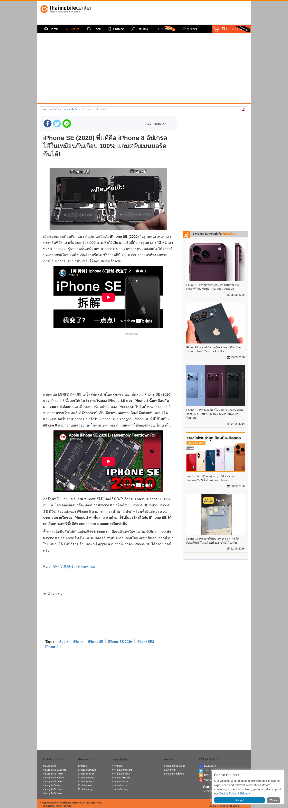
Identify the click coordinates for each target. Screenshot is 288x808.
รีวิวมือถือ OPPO (86, 781)
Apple (63, 642)
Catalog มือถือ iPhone (53, 773)
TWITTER (208, 770)
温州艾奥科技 (63, 567)
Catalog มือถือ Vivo (52, 785)
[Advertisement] (108, 709)
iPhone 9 (51, 647)
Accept (239, 800)
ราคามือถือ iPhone (121, 773)
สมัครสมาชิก (170, 769)
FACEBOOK (209, 765)
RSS (205, 774)
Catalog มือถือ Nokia (52, 789)
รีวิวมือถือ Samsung (87, 769)
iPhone (78, 642)
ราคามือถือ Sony (120, 789)
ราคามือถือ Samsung (122, 769)
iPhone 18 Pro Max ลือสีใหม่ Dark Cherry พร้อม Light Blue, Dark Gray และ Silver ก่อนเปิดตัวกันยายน (215, 413)
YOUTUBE (208, 779)
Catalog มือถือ (49, 765)
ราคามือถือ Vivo (119, 785)
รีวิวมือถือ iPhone (86, 773)
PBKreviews (85, 567)
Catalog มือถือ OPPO (53, 781)
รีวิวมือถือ (82, 765)
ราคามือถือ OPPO (121, 781)
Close (273, 800)
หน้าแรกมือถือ (51, 109)
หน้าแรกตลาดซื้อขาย (174, 773)
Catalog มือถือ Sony (52, 793)
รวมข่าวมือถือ (70, 109)
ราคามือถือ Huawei (121, 777)
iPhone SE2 (145, 642)
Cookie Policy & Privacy (234, 793)
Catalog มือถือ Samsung (54, 769)
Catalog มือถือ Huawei (53, 777)
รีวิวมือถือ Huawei (86, 777)
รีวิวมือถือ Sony (85, 789)
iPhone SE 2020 (120, 642)
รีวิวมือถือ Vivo (84, 785)
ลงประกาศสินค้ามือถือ (174, 765)
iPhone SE (95, 642)
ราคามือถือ (117, 765)
